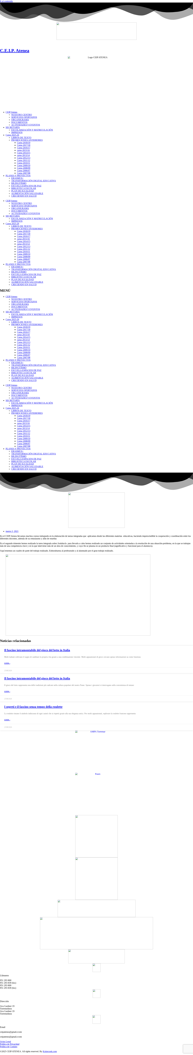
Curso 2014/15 (23, 153)
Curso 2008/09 (23, 168)
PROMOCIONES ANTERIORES (27, 140)
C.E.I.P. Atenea (14, 50)
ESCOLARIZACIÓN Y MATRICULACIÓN (32, 130)
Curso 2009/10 (23, 165)
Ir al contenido (6, 1)
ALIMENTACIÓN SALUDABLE (27, 193)
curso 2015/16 (23, 150)
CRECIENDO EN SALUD (24, 196)
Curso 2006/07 (23, 170)
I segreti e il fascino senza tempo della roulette (33, 706)
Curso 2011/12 (23, 160)
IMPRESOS (16, 132)
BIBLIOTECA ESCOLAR (23, 188)
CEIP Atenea (11, 112)
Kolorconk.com (50, 1051)
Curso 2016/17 (23, 147)
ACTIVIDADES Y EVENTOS (25, 125)
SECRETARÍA (13, 127)
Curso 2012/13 (23, 158)
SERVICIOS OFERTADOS (24, 117)
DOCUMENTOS (19, 122)
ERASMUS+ (17, 178)
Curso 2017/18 (23, 145)
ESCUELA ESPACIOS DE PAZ (26, 186)
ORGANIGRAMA (20, 120)
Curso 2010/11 (23, 163)
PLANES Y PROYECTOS (18, 175)
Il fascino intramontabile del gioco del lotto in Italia (37, 650)
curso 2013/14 (23, 155)
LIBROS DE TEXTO (21, 137)
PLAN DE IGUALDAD (22, 191)
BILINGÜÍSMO (18, 183)
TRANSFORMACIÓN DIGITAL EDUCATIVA (33, 181)
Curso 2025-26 (12, 135)
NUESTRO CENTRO (21, 114)
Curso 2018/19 (23, 142)
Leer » (7, 663)
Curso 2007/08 (23, 173)
